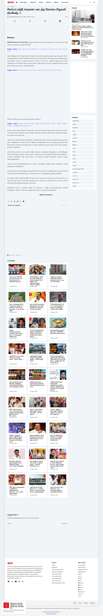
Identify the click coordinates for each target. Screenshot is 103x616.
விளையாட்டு (18, 255)
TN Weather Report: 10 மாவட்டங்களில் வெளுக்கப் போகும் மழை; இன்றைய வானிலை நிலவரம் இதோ (57, 306)
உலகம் (74, 148)
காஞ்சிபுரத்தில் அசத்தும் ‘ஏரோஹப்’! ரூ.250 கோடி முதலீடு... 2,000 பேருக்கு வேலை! (36, 358)
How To (75, 124)
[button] (90, 2)
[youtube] (15, 581)
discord (80, 578)
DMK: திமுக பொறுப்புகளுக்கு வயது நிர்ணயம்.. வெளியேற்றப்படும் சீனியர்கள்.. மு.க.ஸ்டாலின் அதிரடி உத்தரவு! (16, 490)
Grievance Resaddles (57, 571)
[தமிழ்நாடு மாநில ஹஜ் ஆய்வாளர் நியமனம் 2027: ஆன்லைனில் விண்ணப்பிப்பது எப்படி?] (37, 375)
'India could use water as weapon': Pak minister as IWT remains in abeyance (34, 70)
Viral (74, 131)
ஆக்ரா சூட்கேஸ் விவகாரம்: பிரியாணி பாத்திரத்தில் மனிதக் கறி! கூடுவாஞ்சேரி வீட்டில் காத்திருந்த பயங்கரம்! (16, 384)
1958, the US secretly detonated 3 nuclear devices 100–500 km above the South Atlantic (87, 34)
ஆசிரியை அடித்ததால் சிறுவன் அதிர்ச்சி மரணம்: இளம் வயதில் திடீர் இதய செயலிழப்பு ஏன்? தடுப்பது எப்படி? (15, 438)
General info (76, 120)
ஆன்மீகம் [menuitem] (34, 2)
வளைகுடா (75, 175)
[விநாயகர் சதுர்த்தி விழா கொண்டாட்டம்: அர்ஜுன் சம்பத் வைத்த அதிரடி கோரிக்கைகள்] (58, 429)
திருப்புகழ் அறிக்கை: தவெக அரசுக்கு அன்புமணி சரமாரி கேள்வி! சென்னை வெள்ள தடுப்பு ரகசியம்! (37, 438)
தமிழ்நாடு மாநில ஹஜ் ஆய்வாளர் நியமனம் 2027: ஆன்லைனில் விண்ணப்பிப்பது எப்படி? (37, 384)
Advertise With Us (83, 569)
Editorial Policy (82, 571)
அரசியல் (75, 134)
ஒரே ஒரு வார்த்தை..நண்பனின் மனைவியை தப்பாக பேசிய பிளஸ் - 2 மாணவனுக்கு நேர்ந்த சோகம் (16, 333)
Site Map (92, 603)
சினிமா (74, 162)
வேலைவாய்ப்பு (76, 182)
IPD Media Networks (51, 613)
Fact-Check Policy (57, 574)
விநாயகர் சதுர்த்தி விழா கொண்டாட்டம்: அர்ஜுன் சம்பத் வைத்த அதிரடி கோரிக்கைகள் (56, 438)
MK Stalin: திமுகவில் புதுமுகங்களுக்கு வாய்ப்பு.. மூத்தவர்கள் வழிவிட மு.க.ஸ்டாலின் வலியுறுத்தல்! (16, 463)
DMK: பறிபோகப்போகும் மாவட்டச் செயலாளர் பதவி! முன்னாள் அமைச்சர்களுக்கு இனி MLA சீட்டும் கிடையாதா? (16, 413)
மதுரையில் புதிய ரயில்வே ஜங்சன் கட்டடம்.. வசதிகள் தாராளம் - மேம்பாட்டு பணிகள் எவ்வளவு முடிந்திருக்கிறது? (37, 489)
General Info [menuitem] (64, 2)
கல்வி (74, 151)
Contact (86, 603)
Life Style (75, 127)
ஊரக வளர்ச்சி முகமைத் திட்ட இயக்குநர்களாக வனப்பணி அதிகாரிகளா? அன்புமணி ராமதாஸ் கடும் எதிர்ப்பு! (37, 306)
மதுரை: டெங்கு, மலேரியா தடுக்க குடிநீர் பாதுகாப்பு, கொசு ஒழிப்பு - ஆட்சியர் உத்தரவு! (36, 412)
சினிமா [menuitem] (57, 2)
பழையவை (64, 523)
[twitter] (12, 581)
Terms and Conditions (57, 569)
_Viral (79, 596)
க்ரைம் (74, 158)
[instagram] (19, 581)
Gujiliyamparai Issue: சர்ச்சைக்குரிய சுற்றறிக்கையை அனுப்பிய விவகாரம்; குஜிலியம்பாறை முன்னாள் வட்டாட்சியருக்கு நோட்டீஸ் (57, 386)
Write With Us (81, 567)
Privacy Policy (81, 565)
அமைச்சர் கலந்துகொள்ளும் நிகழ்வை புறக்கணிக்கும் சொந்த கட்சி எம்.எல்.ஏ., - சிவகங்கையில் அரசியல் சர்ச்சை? (37, 333)
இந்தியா (75, 141)
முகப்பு (8, 6)
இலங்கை (75, 145)
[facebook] (8, 581)
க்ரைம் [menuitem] (41, 2)
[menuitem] (17, 2)
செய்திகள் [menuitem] (24, 2)
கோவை (74, 155)
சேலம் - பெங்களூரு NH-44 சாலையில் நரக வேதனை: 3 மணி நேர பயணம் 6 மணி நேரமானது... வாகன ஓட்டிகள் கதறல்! (16, 307)
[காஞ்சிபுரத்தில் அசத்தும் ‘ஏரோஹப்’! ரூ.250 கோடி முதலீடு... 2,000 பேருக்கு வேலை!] (37, 349)
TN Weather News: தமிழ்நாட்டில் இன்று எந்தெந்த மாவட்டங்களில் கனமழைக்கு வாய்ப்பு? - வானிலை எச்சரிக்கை (83, 27)
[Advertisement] (37, 30)
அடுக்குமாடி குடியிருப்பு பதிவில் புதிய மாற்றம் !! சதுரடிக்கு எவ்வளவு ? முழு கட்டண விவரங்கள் (57, 279)
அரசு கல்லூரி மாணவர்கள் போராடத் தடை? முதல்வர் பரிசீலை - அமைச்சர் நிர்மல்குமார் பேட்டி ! (36, 463)
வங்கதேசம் (75, 172)
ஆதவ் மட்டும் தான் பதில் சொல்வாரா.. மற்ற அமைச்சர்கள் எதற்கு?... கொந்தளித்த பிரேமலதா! (56, 489)
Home (75, 603)
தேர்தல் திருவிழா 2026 (78, 169)
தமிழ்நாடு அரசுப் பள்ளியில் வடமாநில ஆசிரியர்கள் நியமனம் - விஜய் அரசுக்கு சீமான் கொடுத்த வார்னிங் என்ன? (57, 464)
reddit (79, 580)
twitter (79, 574)
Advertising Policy (56, 578)
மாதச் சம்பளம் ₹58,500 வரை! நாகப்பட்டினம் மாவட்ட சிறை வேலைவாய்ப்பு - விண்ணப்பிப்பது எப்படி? (37, 125)
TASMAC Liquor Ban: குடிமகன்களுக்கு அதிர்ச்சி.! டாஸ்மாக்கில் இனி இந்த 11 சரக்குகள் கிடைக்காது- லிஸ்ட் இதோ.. (87, 52)
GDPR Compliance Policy (58, 583)
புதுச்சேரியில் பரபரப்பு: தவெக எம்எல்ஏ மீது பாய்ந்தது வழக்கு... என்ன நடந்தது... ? (16, 357)
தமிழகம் (12, 6)
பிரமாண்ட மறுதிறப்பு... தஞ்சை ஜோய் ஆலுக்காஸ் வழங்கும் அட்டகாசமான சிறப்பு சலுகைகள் (56, 412)
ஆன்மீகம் (75, 138)
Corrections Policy (56, 576)
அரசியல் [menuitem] (49, 2)
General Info (81, 591)
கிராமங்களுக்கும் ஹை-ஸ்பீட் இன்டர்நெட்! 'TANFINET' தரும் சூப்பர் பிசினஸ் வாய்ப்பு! (57, 331)
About (53, 565)
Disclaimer (54, 567)
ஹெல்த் (74, 186)
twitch (79, 576)
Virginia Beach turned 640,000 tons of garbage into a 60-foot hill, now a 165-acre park (37, 50)
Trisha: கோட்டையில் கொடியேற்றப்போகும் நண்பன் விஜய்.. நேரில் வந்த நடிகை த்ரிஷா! (87, 43)
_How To (80, 594)
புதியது (9, 523)
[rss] (22, 581)
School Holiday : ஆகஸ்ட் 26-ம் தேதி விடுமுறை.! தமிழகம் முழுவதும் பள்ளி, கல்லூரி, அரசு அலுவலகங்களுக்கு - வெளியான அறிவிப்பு (37, 280)
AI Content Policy (56, 580)
